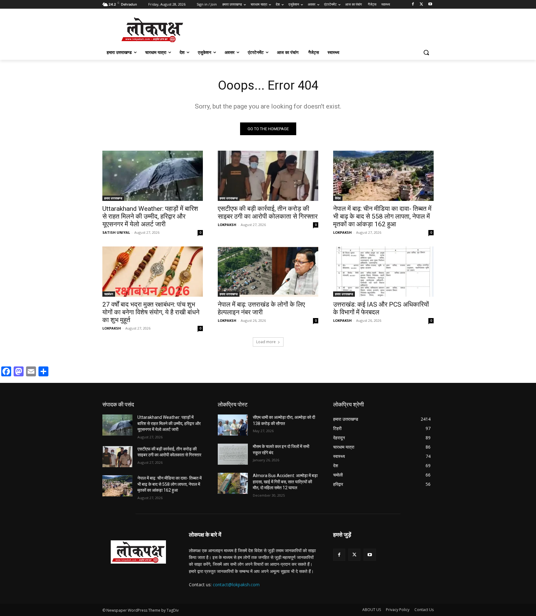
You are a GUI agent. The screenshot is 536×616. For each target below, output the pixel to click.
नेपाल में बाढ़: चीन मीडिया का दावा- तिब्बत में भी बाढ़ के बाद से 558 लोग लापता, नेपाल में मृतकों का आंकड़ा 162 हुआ (382, 216)
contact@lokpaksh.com (236, 584)
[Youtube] (430, 4)
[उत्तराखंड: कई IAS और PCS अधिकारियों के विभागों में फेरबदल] (383, 271)
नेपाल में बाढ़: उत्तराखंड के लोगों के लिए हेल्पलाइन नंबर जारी (261, 308)
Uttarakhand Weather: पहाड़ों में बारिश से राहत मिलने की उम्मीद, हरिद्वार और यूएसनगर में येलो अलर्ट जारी (150, 216)
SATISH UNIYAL (116, 232)
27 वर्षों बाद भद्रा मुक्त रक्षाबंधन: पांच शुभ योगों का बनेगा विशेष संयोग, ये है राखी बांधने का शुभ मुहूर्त (150, 312)
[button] (426, 52)
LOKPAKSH (227, 224)
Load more (266, 341)
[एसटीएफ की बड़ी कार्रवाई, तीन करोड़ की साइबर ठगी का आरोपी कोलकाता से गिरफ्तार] (268, 176)
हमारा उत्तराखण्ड (113, 198)
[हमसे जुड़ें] (383, 544)
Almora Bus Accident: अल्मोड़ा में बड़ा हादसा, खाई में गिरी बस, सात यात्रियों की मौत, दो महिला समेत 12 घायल (285, 481)
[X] (421, 4)
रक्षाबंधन (108, 294)
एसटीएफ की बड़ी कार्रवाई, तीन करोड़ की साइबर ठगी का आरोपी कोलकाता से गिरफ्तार (268, 212)
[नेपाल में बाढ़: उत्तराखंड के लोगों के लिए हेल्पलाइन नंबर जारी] (268, 271)
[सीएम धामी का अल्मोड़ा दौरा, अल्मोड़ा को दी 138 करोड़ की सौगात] (233, 425)
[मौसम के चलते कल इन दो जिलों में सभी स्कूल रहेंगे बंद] (233, 454)
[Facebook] (413, 4)
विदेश (338, 198)
